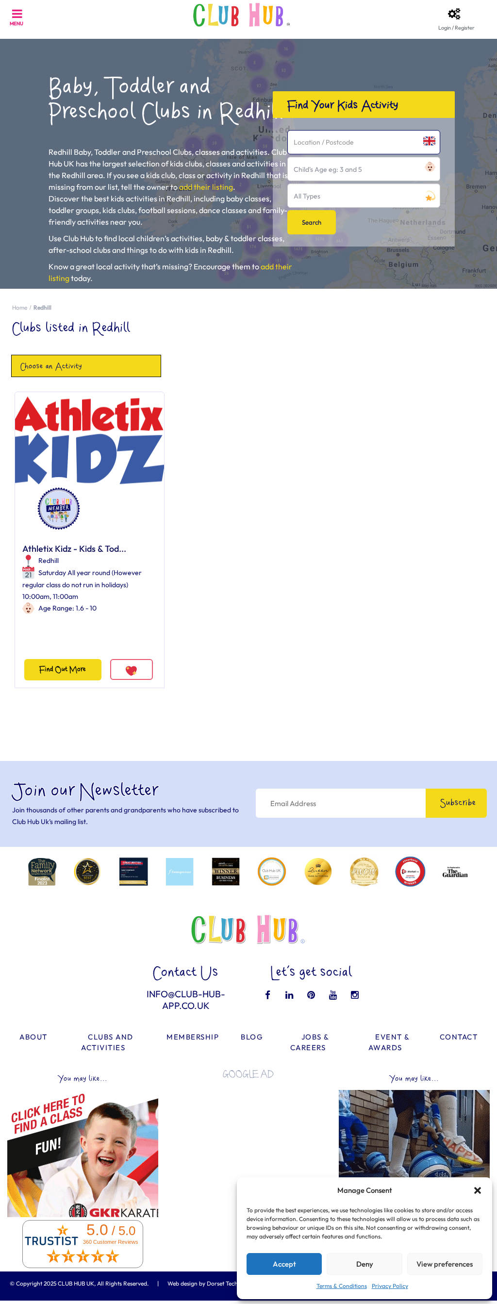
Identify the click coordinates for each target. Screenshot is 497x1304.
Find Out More (62, 669)
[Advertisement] (248, 1146)
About (33, 1036)
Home (19, 307)
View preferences (444, 1264)
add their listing (206, 187)
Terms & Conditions (341, 1285)
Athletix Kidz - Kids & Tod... (74, 548)
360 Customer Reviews (110, 1242)
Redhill (48, 560)
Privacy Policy (390, 1285)
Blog (252, 1036)
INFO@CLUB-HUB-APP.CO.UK (186, 999)
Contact (459, 1036)
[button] (477, 1190)
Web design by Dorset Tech (202, 1283)
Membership (192, 1036)
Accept (284, 1264)
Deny (364, 1264)
